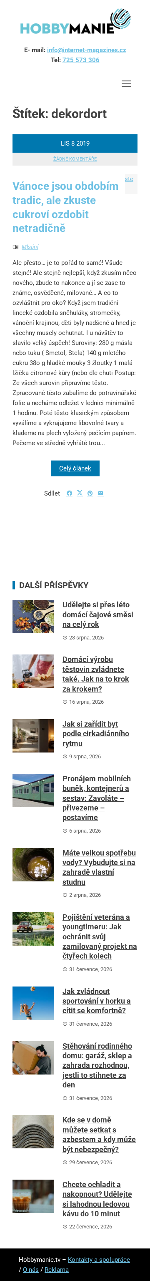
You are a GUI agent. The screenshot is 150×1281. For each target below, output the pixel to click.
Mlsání (30, 247)
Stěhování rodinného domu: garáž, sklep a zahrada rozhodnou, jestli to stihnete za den (97, 1066)
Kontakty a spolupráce (99, 1259)
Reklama (57, 1269)
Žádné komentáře (75, 159)
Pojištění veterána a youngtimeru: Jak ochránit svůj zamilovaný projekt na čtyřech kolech (99, 937)
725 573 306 (81, 60)
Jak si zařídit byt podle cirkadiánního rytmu (95, 734)
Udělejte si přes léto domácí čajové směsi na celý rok (97, 614)
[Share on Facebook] (69, 493)
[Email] (100, 493)
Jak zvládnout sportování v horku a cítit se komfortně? (96, 1001)
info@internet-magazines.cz (86, 50)
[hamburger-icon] (126, 85)
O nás (31, 1269)
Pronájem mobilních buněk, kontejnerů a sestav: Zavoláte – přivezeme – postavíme (96, 798)
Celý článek (75, 468)
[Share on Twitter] (80, 493)
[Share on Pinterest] (90, 493)
